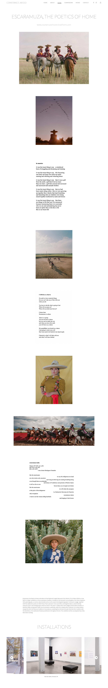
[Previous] (11, 657)
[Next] (96, 657)
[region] (54, 657)
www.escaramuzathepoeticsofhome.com (54, 25)
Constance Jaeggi (17, 2)
